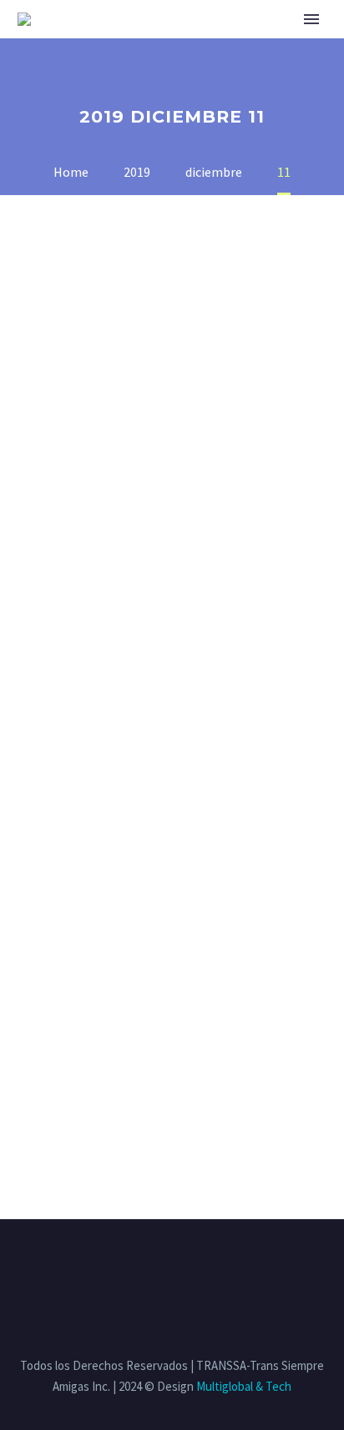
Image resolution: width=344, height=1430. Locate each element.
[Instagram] (172, 1265)
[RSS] (193, 1265)
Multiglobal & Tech (243, 1386)
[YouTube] (215, 1265)
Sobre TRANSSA (202, 40)
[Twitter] (150, 1265)
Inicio (108, 40)
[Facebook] (128, 1265)
